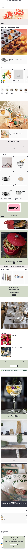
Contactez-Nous (2, 532)
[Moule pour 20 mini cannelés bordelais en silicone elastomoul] (14, 60)
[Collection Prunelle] (14, 439)
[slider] (14, 224)
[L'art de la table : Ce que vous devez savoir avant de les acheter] (14, 315)
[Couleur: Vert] (1, 80)
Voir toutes (26, 67)
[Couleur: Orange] (3, 80)
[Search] (26, 7)
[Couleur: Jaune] (4, 80)
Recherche (2, 527)
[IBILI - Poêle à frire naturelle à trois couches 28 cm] (7, 178)
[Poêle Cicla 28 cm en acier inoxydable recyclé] (7, 163)
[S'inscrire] (17, 544)
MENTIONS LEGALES (3, 533)
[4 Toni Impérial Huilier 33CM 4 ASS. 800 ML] (6, 277)
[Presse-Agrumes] (6, 76)
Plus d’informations (25, 370)
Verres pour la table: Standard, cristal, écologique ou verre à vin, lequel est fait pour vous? (19, 347)
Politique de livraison (3, 530)
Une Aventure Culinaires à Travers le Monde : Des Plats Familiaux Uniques (19, 335)
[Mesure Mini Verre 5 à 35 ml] (18, 75)
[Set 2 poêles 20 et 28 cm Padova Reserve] (20, 163)
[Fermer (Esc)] (24, 536)
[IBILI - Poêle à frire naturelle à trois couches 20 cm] (7, 193)
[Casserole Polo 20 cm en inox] (20, 193)
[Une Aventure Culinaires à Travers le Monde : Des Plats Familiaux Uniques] (6, 339)
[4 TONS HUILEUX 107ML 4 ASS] (18, 277)
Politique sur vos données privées (4, 531)
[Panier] (25, 4)
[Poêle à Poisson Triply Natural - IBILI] (20, 178)
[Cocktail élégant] (14, 395)
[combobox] (14, 7)
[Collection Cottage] (14, 482)
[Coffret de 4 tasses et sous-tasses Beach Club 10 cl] (14, 134)
